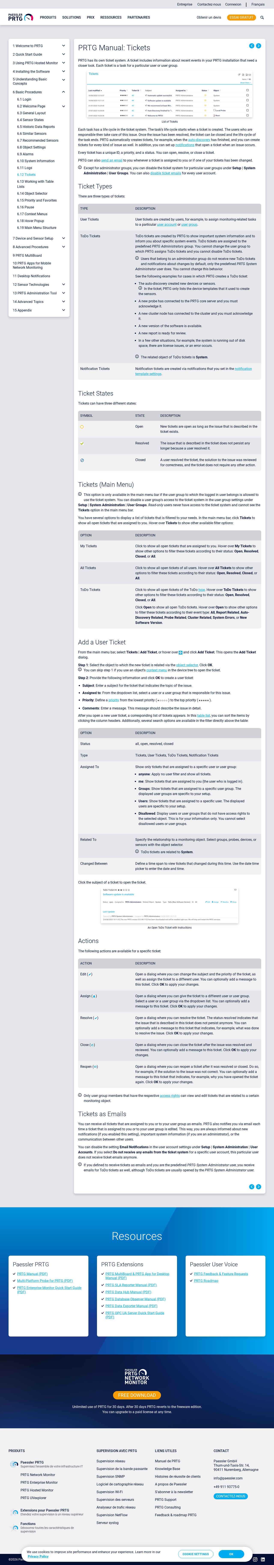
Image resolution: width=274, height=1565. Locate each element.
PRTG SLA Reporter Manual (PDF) (131, 1285)
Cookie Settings (196, 1554)
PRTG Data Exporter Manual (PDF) (132, 1306)
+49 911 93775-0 (226, 1487)
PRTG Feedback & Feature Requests (221, 1274)
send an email (111, 160)
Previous (251, 45)
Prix (90, 17)
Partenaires (139, 17)
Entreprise (184, 4)
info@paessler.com (228, 1478)
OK (231, 1554)
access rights (170, 1096)
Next (258, 45)
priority (114, 700)
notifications (185, 145)
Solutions (71, 17)
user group (189, 225)
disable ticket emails (165, 173)
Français (258, 4)
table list (203, 716)
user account (167, 225)
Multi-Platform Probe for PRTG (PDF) (45, 1281)
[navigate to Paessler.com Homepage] (21, 17)
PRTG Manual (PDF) (32, 1274)
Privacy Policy (38, 1556)
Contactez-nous (209, 4)
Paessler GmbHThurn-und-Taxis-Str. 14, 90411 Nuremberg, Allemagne (236, 1465)
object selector (187, 665)
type (201, 590)
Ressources (111, 17)
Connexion (233, 4)
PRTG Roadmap (206, 1281)
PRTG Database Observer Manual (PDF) (136, 1299)
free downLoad (137, 1395)
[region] (137, 1554)
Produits (48, 17)
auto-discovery (199, 140)
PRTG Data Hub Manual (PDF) (128, 1292)
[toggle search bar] (261, 17)
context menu (156, 670)
